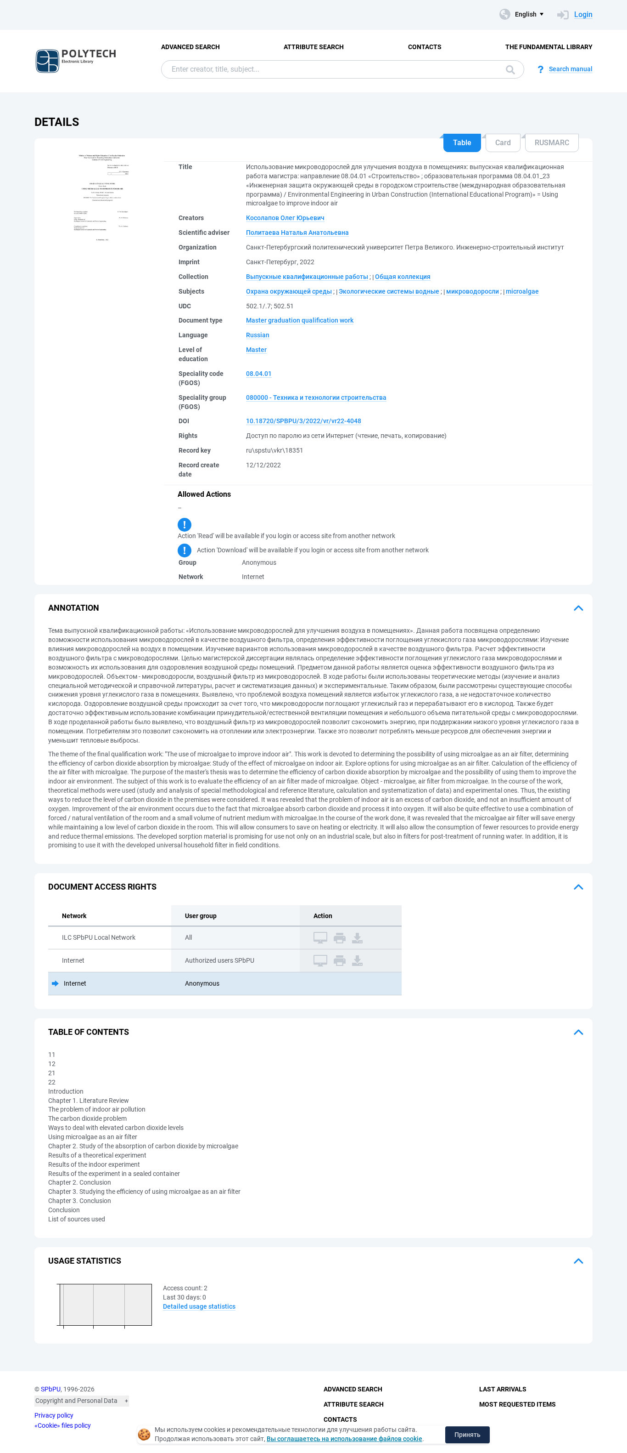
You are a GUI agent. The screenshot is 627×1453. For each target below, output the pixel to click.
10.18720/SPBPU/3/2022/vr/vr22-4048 (303, 421)
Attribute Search (314, 47)
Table (462, 142)
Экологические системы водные (389, 291)
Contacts (425, 47)
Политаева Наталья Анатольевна (297, 232)
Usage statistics (84, 1261)
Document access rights (102, 886)
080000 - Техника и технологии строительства (316, 397)
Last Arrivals (502, 1389)
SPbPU (51, 1389)
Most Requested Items (517, 1404)
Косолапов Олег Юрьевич (285, 217)
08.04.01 (259, 373)
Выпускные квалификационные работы (307, 276)
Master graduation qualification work (299, 320)
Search (508, 69)
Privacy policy (53, 1415)
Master (256, 349)
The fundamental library (549, 47)
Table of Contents (88, 1032)
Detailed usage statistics (199, 1306)
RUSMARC (552, 142)
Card (503, 142)
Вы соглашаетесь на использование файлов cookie (344, 1438)
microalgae (522, 291)
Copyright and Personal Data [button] (76, 1400)
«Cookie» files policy (62, 1425)
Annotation (73, 608)
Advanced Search (190, 47)
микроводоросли (472, 291)
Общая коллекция (403, 276)
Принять (467, 1434)
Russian (257, 335)
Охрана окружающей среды (289, 291)
